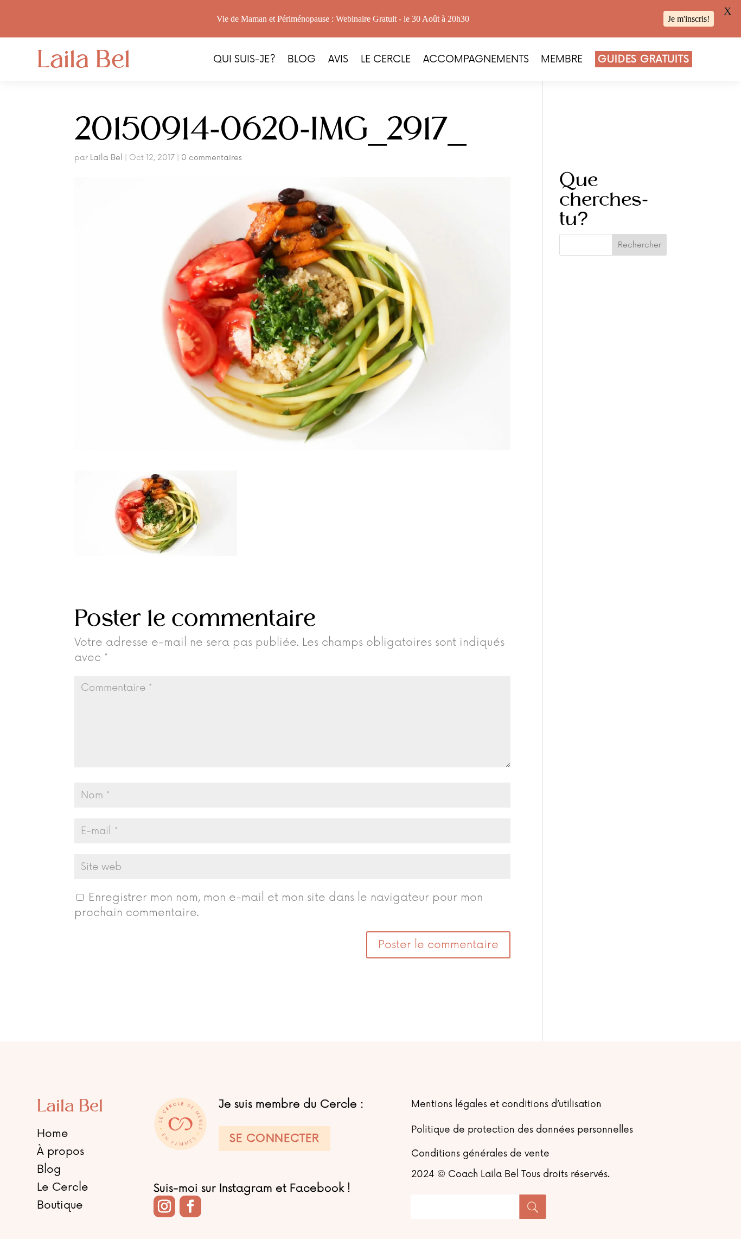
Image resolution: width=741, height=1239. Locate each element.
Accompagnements (476, 60)
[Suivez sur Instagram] (164, 1206)
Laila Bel (106, 157)
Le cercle (386, 60)
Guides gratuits (643, 59)
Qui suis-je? (244, 60)
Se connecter (274, 1138)
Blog (302, 60)
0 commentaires (211, 157)
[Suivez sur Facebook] (190, 1206)
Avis (338, 60)
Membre (562, 60)
